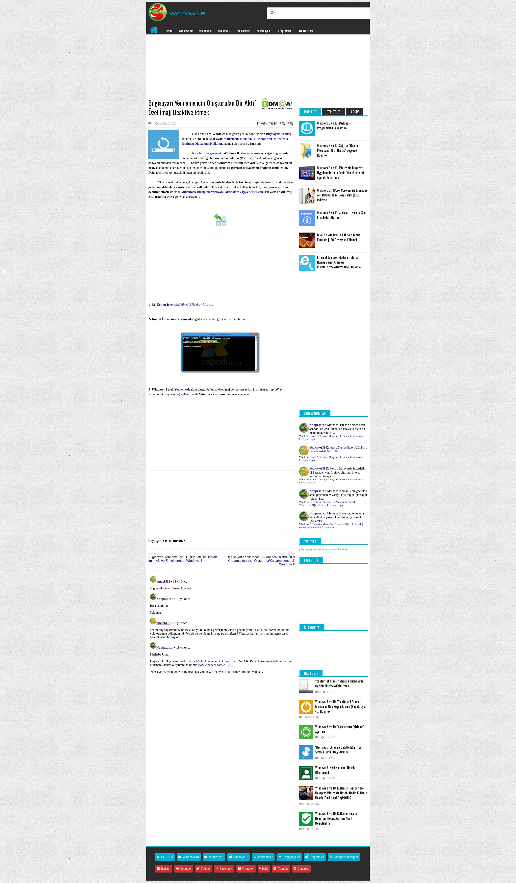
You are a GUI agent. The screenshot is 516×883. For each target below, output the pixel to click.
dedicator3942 (319, 447)
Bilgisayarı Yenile (277, 134)
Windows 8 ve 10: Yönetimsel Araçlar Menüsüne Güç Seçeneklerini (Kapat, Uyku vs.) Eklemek (340, 706)
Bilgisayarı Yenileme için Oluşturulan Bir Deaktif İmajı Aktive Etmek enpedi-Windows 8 (182, 558)
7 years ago (309, 439)
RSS (264, 868)
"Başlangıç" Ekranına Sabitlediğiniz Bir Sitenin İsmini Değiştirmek (338, 749)
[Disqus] (221, 624)
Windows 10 (186, 30)
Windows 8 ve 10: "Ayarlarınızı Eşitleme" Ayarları (339, 729)
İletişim (165, 868)
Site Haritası (305, 30)
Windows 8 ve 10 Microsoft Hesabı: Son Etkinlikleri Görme (341, 215)
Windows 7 (224, 30)
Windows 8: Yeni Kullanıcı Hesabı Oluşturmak (335, 770)
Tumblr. (282, 868)
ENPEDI (168, 30)
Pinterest (303, 868)
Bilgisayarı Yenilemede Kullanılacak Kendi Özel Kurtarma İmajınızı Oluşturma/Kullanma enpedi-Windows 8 (261, 560)
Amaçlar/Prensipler (345, 857)
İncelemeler (243, 30)
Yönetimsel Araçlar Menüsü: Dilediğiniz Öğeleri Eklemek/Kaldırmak (339, 683)
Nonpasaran (317, 425)
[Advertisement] (221, 66)
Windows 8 (205, 30)
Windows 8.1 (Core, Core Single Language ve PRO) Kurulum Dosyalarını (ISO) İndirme (342, 195)
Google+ (247, 868)
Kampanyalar (264, 30)
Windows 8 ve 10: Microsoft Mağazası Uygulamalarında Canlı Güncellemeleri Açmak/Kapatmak (340, 172)
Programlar (284, 30)
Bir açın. (182, 304)
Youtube (185, 868)
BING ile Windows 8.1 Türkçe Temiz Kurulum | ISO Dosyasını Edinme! (338, 237)
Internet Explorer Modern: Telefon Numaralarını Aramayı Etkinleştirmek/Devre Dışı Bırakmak (339, 262)
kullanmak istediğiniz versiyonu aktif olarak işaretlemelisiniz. (222, 192)
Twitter (205, 868)
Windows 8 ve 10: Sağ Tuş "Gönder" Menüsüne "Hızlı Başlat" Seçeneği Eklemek (338, 150)
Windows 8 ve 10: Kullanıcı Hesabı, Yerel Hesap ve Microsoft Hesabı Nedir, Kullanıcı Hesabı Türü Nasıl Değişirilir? (341, 793)
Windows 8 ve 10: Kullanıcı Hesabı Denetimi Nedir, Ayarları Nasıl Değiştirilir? (336, 818)
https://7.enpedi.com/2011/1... (348, 447)
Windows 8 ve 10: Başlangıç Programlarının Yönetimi (334, 125)
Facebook (225, 868)
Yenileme (247, 153)
